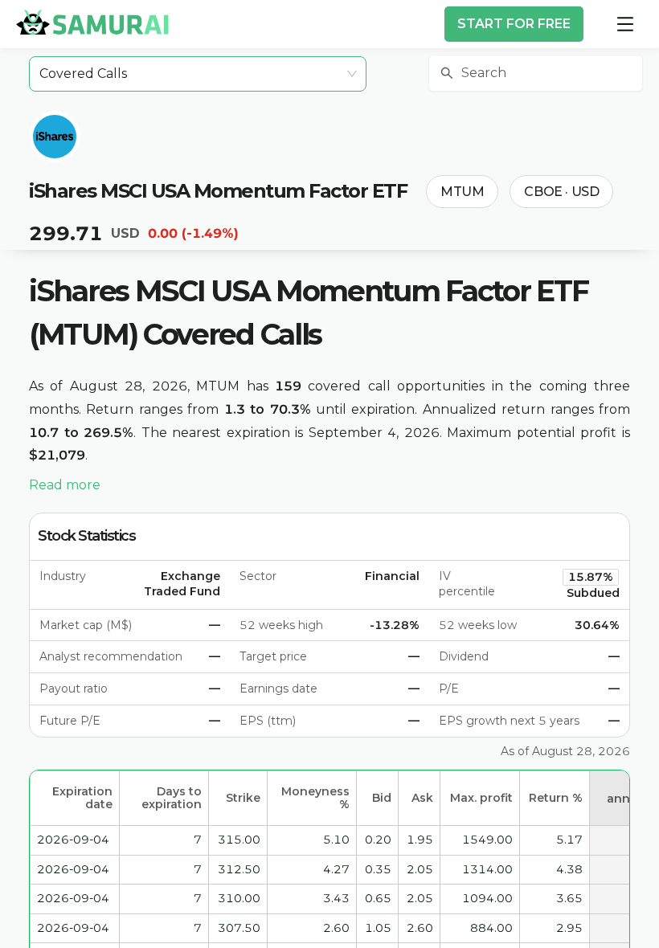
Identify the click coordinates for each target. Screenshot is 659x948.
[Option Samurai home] (92, 21)
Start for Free (514, 23)
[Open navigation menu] (625, 24)
